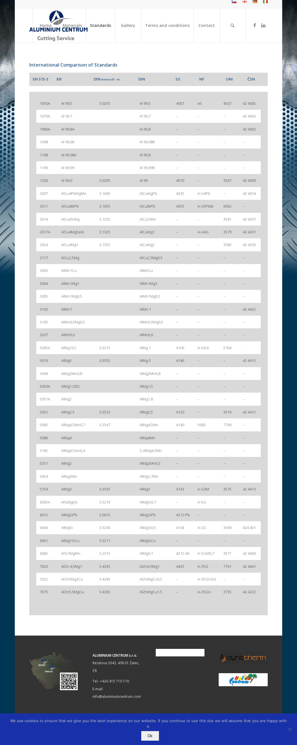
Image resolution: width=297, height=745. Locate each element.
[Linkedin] (263, 25)
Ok (150, 736)
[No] (290, 729)
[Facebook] (254, 25)
